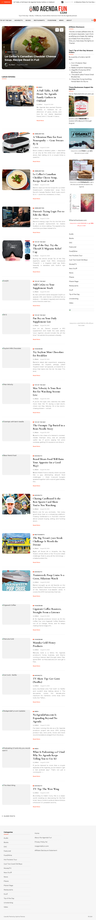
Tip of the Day (6, 20)
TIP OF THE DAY (40, 242)
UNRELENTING (39, 133)
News (61, 20)
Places (71, 277)
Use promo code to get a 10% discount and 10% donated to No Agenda (82, 184)
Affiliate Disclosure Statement (46, 850)
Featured (72, 247)
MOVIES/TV (38, 456)
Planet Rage (73, 281)
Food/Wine (52, 20)
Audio (71, 234)
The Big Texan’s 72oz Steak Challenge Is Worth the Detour (48, 541)
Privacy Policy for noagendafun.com (42, 844)
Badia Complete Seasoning (81, 68)
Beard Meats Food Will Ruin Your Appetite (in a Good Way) (48, 462)
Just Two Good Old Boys (78, 260)
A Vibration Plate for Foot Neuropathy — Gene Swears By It (48, 140)
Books (28, 20)
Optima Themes (20, 916)
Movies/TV (19, 20)
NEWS (40, 87)
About (69, 20)
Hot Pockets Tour (75, 256)
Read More (40, 120)
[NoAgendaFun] (48, 10)
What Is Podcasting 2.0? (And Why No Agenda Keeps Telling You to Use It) (49, 755)
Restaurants (39, 20)
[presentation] (57, 30)
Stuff (71, 290)
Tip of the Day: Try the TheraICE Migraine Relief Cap (47, 249)
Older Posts (9, 816)
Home (37, 833)
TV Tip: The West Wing (46, 789)
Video (71, 303)
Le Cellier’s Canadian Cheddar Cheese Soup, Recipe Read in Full (45, 178)
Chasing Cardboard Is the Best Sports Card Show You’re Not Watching (47, 502)
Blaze (36, 147)
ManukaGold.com (80, 94)
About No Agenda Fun (43, 838)
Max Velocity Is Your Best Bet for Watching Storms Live (47, 392)
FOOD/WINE (38, 348)
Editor (40, 104)
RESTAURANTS (39, 534)
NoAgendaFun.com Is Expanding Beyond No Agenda (45, 718)
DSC (70, 243)
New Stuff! (73, 268)
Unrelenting (73, 299)
